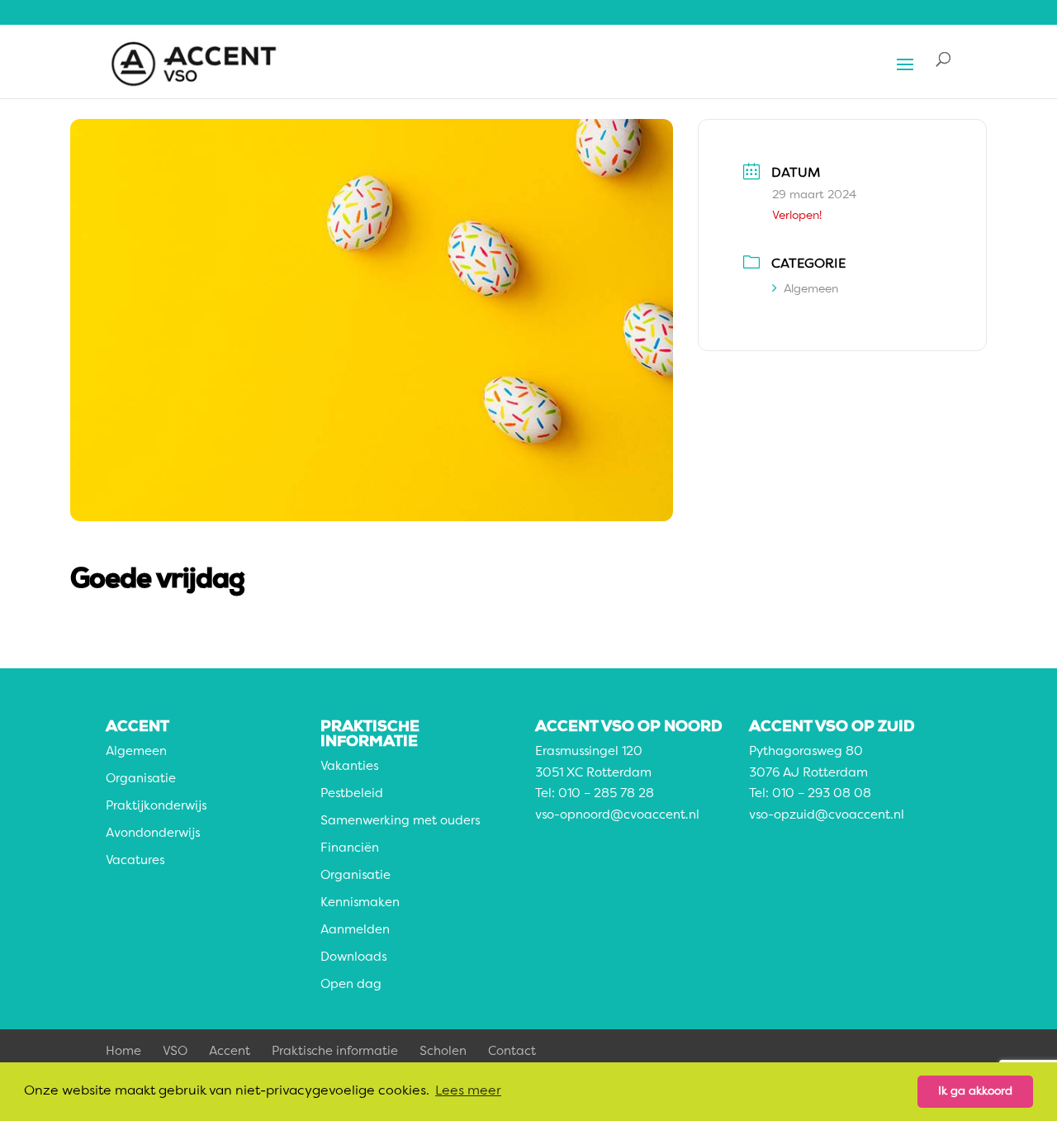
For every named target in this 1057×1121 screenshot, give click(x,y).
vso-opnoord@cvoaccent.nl (617, 816)
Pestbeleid (351, 794)
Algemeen (811, 289)
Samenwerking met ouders (400, 821)
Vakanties (349, 767)
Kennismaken (360, 903)
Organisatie (141, 779)
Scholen (443, 1052)
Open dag (351, 985)
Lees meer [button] (468, 1091)
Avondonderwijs (153, 834)
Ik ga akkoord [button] (975, 1091)
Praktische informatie (335, 1052)
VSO (175, 1052)
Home (123, 1052)
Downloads (353, 958)
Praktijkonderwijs (156, 806)
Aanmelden (355, 930)
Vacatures (135, 861)
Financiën (349, 849)
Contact (512, 1052)
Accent (229, 1052)
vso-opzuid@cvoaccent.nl (826, 816)
